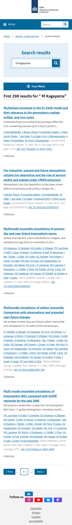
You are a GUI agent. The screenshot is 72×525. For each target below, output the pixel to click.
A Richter (24, 436)
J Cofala (20, 256)
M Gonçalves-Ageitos (49, 132)
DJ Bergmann (56, 252)
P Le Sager (36, 136)
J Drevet (41, 344)
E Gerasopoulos (41, 140)
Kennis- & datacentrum (27, 36)
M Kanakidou (17, 140)
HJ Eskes (15, 260)
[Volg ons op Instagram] (29, 500)
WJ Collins (30, 256)
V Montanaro (10, 353)
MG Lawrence (56, 265)
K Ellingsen (48, 248)
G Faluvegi (21, 331)
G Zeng (14, 252)
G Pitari (30, 269)
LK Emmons (56, 331)
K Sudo (57, 357)
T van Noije (24, 136)
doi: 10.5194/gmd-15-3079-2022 (34, 149)
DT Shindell (47, 273)
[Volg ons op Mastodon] (58, 500)
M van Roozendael (29, 440)
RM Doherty (55, 256)
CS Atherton (36, 252)
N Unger (14, 361)
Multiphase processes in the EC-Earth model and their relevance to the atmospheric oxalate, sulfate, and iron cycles (35, 112)
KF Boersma (9, 424)
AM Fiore (25, 260)
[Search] (65, 24)
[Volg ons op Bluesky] (48, 500)
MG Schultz (36, 248)
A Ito (44, 136)
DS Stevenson (10, 248)
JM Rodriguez (36, 436)
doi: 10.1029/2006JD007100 (29, 369)
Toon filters (38, 86)
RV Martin (23, 432)
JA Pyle (50, 269)
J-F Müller (21, 269)
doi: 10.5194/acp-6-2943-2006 (37, 449)
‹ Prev (9, 471)
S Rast (58, 269)
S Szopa (13, 277)
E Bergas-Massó (30, 132)
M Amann (24, 252)
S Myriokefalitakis (12, 132)
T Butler (11, 256)
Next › (40, 471)
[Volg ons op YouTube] (38, 500)
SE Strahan (59, 273)
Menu (11, 24)
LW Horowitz (34, 348)
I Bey (43, 340)
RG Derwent (42, 256)
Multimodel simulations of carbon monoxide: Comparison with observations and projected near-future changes (33, 312)
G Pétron (19, 336)
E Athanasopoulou (56, 136)
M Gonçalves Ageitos (30, 194)
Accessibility (36, 521)
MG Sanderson (22, 273)
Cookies (36, 516)
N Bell (46, 252)
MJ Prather (40, 269)
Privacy (36, 512)
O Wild (6, 252)
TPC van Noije (61, 248)
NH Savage (35, 273)
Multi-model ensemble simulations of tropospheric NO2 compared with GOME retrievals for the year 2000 (30, 396)
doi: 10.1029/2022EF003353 (43, 207)
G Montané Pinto (41, 198)
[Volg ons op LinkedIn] (29, 494)
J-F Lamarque (42, 265)
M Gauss (35, 260)
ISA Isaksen (19, 265)
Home (6, 36)
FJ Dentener (23, 248)
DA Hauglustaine (48, 260)
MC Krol (29, 140)
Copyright (36, 508)
